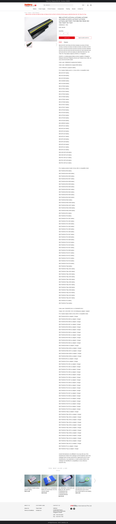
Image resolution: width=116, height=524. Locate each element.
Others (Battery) (36, 12)
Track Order (39, 508)
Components (61, 9)
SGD (83, 5)
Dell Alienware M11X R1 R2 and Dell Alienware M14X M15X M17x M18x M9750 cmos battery (83, 489)
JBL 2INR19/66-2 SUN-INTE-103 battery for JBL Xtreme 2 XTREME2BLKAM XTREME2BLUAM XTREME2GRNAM (66, 491)
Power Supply (42, 9)
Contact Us (80, 9)
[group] (29, 44)
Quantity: (61, 31)
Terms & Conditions (29, 510)
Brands (73, 9)
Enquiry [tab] (66, 42)
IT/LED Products (51, 9)
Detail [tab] (60, 42)
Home (25, 12)
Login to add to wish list (83, 37)
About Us (26, 508)
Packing (68, 9)
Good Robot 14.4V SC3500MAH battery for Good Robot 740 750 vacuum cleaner (49, 489)
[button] (25, 44)
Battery (34, 9)
